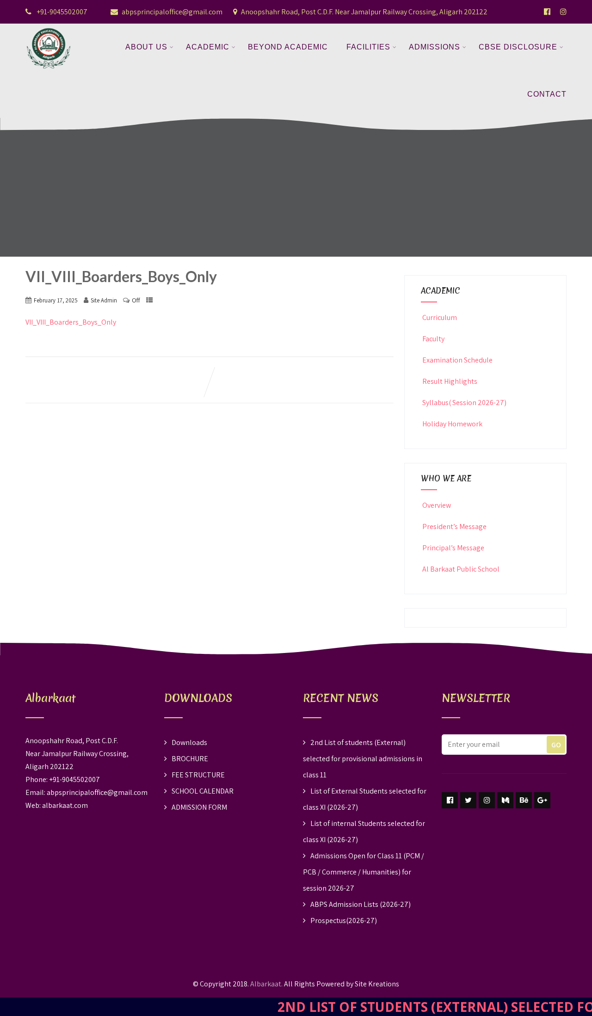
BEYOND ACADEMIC (288, 47)
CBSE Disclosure (518, 47)
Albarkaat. (266, 984)
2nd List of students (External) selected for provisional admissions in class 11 (362, 759)
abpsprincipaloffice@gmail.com (172, 12)
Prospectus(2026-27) (343, 920)
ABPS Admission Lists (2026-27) (360, 904)
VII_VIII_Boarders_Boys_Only (70, 322)
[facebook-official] (547, 11)
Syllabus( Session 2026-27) (464, 402)
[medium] (505, 800)
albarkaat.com (65, 805)
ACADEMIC (207, 47)
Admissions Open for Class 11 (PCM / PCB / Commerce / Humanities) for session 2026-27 (363, 872)
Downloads (189, 742)
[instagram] (487, 800)
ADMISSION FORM (199, 807)
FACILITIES (368, 47)
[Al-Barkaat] (48, 29)
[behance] (524, 800)
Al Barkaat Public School (461, 569)
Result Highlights (449, 381)
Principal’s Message (453, 548)
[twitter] (468, 800)
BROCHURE (190, 759)
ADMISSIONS (434, 47)
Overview (436, 505)
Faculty (433, 339)
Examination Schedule (457, 360)
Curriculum (439, 317)
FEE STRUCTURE (198, 775)
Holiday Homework (452, 424)
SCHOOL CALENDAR (203, 791)
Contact (547, 94)
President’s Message (454, 526)
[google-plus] (542, 800)
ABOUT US (146, 47)
